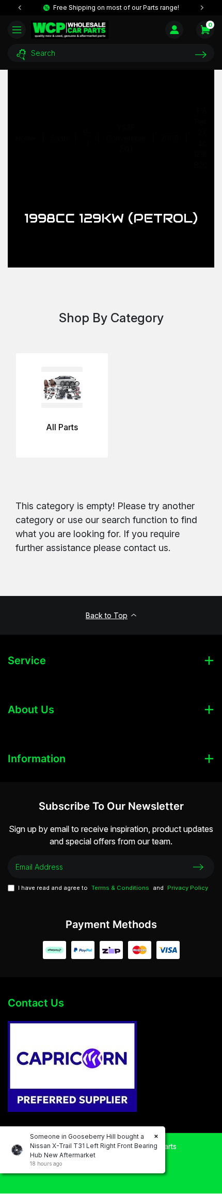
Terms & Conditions (120, 887)
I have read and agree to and (113, 887)
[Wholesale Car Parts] (69, 29)
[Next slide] (202, 7)
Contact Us (36, 1003)
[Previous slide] (20, 7)
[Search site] (201, 54)
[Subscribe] (198, 866)
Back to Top (107, 615)
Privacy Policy (187, 887)
